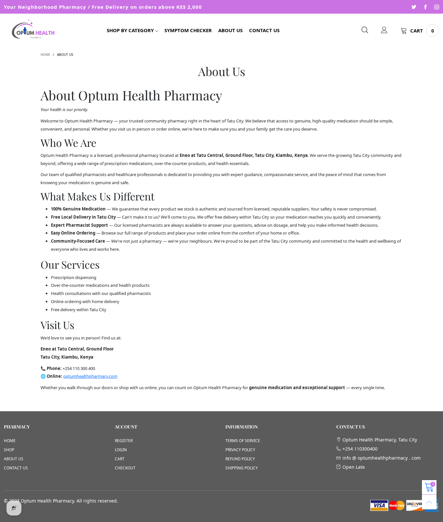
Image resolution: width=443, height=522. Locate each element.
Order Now (296, 82)
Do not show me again (150, 128)
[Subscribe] (236, 64)
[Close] (325, 6)
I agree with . (186, 87)
